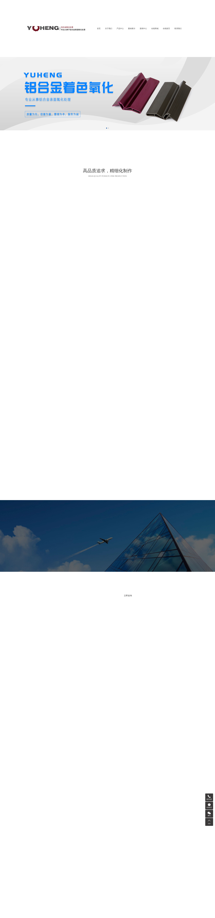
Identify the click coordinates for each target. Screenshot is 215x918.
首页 (99, 28)
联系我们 (178, 28)
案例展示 (131, 28)
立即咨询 (128, 594)
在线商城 (154, 28)
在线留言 (166, 28)
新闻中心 (143, 28)
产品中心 (120, 28)
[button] (106, 128)
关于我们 (108, 28)
